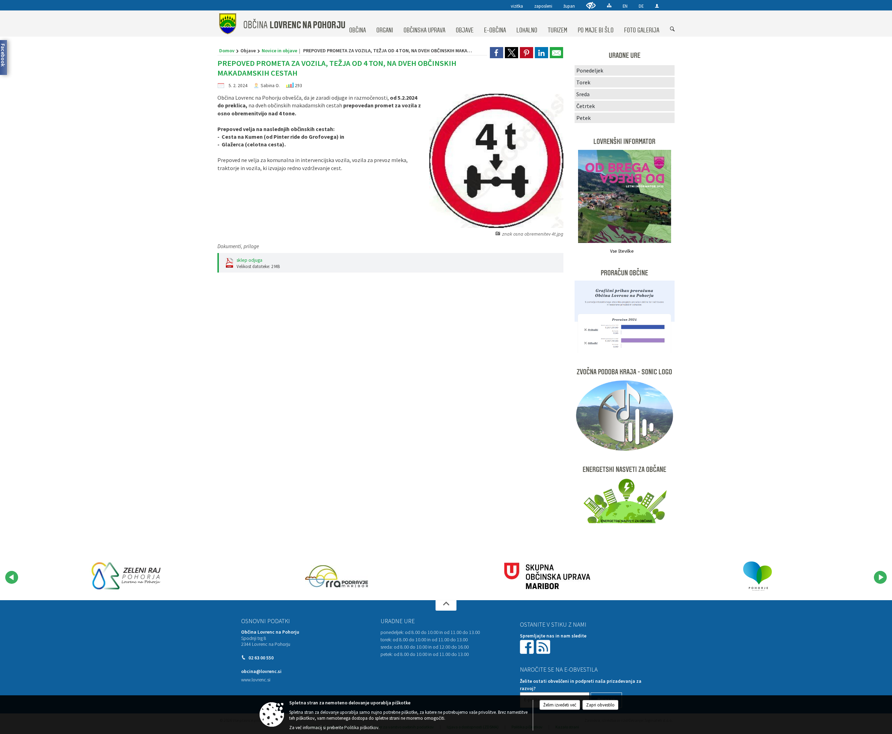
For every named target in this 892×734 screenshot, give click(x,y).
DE (641, 6)
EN (625, 6)
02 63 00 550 (261, 658)
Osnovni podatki (265, 621)
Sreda (583, 94)
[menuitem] (357, 23)
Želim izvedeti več (559, 705)
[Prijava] (657, 5)
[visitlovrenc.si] (126, 576)
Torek (583, 82)
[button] (11, 577)
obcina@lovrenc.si (261, 671)
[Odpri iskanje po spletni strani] (672, 29)
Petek (583, 117)
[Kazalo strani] (609, 5)
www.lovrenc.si (255, 680)
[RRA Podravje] (336, 576)
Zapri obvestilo (600, 705)
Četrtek (585, 105)
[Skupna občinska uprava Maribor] (547, 576)
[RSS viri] (544, 646)
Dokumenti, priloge (238, 246)
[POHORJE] (757, 576)
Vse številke (622, 251)
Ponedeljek (589, 70)
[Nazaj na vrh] (446, 605)
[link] (496, 52)
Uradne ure (397, 621)
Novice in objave (279, 50)
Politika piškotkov (361, 728)
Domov (226, 50)
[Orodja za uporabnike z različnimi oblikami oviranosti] (591, 5)
